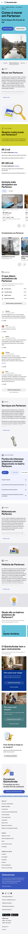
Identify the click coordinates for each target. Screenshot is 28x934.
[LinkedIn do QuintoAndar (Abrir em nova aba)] (11, 893)
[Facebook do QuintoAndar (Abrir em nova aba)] (3, 893)
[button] (12, 208)
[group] (12, 208)
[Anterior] (19, 226)
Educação (15, 472)
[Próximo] (24, 226)
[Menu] (2, 2)
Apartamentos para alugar (14, 682)
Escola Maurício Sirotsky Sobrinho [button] (9, 489)
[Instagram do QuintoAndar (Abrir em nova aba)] (6, 893)
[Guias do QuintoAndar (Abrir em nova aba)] (8, 893)
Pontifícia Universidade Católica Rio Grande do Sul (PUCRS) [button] (12, 495)
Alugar (4, 191)
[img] (12, 201)
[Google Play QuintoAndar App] (6, 915)
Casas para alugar (14, 687)
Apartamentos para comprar (14, 719)
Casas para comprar (14, 723)
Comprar (11, 191)
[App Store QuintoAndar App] (14, 915)
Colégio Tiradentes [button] (6, 479)
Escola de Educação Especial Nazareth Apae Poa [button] (13, 484)
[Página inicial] (10, 2)
